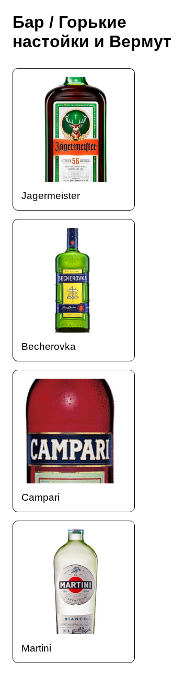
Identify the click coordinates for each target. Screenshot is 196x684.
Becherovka (48, 346)
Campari (40, 497)
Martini (36, 648)
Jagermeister (50, 195)
